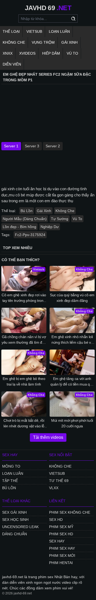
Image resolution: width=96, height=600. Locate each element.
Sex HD (56, 519)
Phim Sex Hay (62, 548)
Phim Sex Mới (62, 555)
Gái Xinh (69, 42)
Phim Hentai (61, 563)
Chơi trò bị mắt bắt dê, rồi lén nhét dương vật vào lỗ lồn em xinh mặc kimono (23, 423)
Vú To (72, 53)
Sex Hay (57, 541)
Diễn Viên (12, 64)
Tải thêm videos (48, 437)
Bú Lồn (27, 211)
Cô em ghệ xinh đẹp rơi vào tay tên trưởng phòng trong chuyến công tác (24, 298)
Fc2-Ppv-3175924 (30, 235)
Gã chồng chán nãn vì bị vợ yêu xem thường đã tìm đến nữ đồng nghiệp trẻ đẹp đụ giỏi (24, 340)
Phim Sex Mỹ (61, 527)
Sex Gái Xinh (14, 512)
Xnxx (8, 53)
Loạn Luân (59, 31)
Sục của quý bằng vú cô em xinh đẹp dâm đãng (72, 298)
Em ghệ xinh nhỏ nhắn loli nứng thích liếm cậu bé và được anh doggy (72, 340)
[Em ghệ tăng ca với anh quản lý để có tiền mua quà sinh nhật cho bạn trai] (72, 362)
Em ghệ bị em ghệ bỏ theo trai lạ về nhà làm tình (24, 381)
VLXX (53, 488)
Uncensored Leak (20, 527)
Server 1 (11, 146)
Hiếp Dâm (51, 53)
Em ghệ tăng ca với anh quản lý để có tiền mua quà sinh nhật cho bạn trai (72, 381)
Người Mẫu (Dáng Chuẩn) (25, 219)
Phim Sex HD (61, 534)
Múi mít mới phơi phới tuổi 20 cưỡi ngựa (72, 423)
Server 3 (32, 146)
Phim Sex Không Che (69, 512)
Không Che (14, 42)
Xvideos (27, 53)
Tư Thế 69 (59, 481)
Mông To (11, 466)
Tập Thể (10, 481)
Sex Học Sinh (15, 519)
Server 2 (53, 146)
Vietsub (34, 31)
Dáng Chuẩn (14, 534)
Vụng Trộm (43, 42)
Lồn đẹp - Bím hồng (19, 227)
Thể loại (11, 31)
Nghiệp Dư (50, 227)
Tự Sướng (59, 219)
